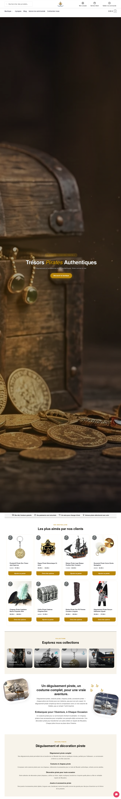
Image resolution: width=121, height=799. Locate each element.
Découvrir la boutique (61, 276)
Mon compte (83, 6)
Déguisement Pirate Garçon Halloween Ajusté (103, 610)
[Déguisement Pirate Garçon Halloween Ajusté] (104, 593)
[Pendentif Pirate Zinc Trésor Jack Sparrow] (20, 547)
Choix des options (48, 573)
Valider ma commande (109, 6)
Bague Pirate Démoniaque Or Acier (47, 564)
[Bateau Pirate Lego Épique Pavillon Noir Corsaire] (76, 547)
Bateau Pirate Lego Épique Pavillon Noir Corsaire (75, 564)
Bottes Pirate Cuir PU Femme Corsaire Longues (75, 610)
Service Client (94, 6)
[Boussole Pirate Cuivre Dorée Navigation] (104, 547)
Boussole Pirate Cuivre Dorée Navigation (104, 564)
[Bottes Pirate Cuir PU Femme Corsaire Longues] (76, 593)
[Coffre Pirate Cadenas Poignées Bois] (48, 593)
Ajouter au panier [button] (20, 573)
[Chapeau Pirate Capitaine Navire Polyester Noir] (20, 593)
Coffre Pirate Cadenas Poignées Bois (45, 610)
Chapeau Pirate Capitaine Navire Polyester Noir (18, 610)
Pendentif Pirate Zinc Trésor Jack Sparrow (19, 564)
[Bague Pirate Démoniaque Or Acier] (48, 547)
